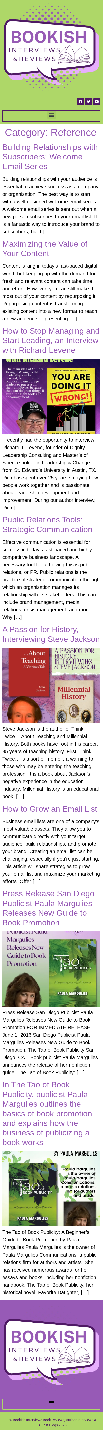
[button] (52, 115)
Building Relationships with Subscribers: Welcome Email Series (50, 157)
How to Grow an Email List (49, 808)
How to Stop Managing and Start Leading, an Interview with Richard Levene (51, 340)
